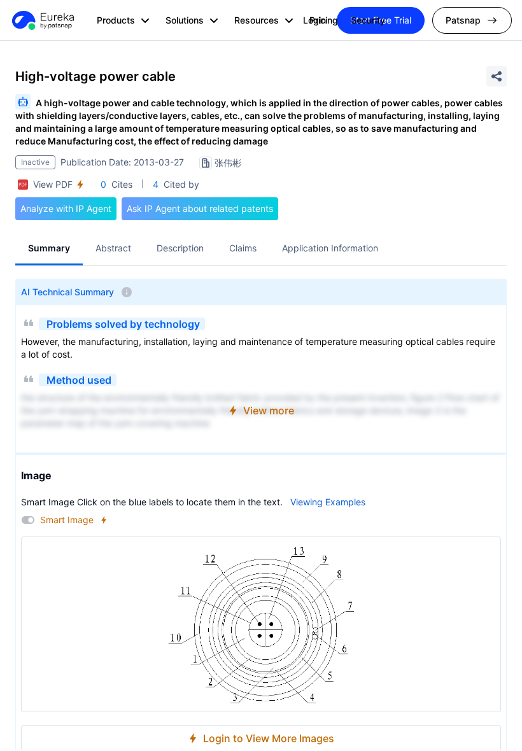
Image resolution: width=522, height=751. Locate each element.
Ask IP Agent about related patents (200, 208)
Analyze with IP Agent (65, 208)
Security (368, 20)
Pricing (323, 20)
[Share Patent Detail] (496, 76)
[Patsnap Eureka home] (42, 20)
